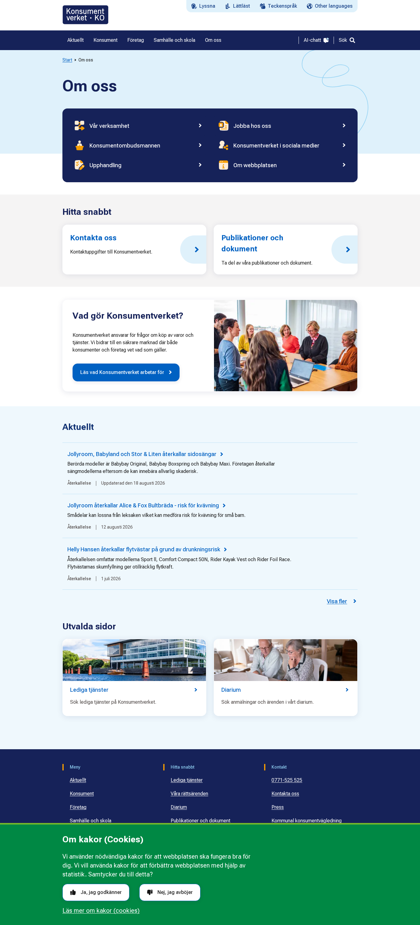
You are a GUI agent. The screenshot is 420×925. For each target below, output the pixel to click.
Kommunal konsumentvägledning (306, 821)
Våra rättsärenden (189, 794)
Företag (78, 807)
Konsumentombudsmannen (124, 145)
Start (67, 59)
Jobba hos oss (252, 126)
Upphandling (105, 165)
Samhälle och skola (90, 821)
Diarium (179, 807)
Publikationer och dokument (200, 821)
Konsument (82, 794)
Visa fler (337, 601)
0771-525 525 (286, 780)
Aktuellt (78, 780)
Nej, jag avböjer (175, 892)
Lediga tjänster (187, 780)
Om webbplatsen (255, 165)
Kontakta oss (285, 794)
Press (277, 807)
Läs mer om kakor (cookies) (101, 910)
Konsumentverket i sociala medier (276, 145)
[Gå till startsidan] (85, 15)
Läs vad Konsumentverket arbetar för (122, 372)
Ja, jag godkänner (101, 892)
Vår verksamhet (109, 126)
